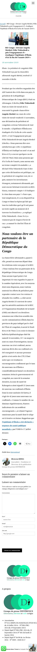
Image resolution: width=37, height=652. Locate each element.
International (15, 452)
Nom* (3, 516)
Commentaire (6, 493)
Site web (4, 530)
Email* (4, 523)
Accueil (2, 24)
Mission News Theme (12, 649)
